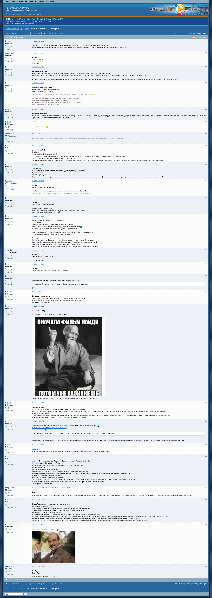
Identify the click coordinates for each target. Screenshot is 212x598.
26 (55, 33)
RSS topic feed (200, 37)
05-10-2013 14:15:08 (38, 444)
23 (39, 33)
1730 (12, 189)
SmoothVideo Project (18, 8)
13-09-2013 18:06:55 (38, 264)
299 (12, 49)
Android (49, 19)
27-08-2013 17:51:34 (38, 53)
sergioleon (9, 53)
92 (12, 142)
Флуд (27, 29)
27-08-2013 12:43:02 (38, 41)
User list (23, 1)
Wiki (7, 1)
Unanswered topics (199, 14)
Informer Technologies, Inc (201, 594)
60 (12, 61)
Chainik (8, 181)
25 (50, 33)
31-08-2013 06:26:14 (38, 83)
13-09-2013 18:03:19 (38, 216)
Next (61, 33)
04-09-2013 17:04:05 (38, 109)
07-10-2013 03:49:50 (38, 456)
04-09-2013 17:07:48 (38, 121)
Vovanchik (9, 134)
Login (52, 1)
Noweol (8, 109)
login (184, 33)
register (192, 33)
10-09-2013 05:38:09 (38, 145)
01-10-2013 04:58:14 (38, 421)
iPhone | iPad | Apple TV (29, 19)
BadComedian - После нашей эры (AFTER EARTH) (49, 428)
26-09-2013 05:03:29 (38, 291)
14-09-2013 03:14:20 (38, 276)
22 (33, 33)
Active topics (185, 14)
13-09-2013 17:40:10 (38, 181)
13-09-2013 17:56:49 (38, 198)
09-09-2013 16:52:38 (38, 133)
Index (14, 1)
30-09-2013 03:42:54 (38, 402)
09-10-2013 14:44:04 (38, 566)
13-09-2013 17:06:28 (38, 164)
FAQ (12, 23)
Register (43, 1)
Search (33, 1)
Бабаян (34, 63)
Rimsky (8, 41)
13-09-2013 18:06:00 (38, 250)
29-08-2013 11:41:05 (38, 67)
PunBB (188, 594)
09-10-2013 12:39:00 (38, 524)
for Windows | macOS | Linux (20, 21)
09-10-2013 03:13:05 (38, 487)
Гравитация (36, 449)
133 (12, 117)
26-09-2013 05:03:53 (38, 306)
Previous (15, 33)
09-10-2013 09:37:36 (38, 499)
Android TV (58, 19)
